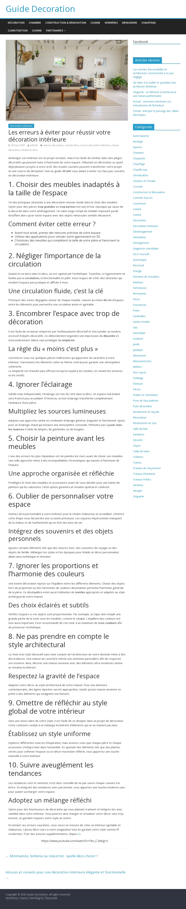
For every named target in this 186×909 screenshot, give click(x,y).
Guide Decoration (40, 8)
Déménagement (142, 231)
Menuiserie (129, 22)
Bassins (137, 147)
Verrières (111, 22)
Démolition (139, 237)
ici (79, 834)
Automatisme (141, 136)
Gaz (135, 327)
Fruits (136, 310)
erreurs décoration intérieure (95, 145)
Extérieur (138, 282)
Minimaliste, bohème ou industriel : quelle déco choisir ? (52, 856)
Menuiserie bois (142, 361)
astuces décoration (53, 145)
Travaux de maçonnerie (147, 468)
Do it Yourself (141, 254)
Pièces (137, 389)
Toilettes (138, 457)
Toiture (137, 462)
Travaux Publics (142, 479)
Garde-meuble (141, 321)
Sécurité (137, 440)
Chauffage (148, 22)
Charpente (139, 158)
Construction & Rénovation (65, 22)
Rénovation (139, 417)
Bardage (138, 141)
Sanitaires (138, 434)
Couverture (139, 203)
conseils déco (72, 145)
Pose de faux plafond (145, 400)
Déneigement (141, 243)
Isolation (138, 338)
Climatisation (18, 30)
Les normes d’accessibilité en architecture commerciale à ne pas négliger (153, 73)
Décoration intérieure (21, 125)
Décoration (16, 22)
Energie (137, 271)
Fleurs (136, 299)
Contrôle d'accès (143, 197)
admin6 (34, 145)
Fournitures (139, 305)
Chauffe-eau (140, 169)
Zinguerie (138, 496)
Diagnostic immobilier (146, 248)
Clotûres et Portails (144, 181)
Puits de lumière (142, 406)
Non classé (139, 372)
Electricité (138, 265)
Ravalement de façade (146, 412)
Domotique (139, 259)
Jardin (136, 344)
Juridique (138, 350)
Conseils (138, 186)
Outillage (138, 378)
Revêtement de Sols (145, 423)
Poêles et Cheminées (145, 395)
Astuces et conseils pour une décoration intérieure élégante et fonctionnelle (66, 875)
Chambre (35, 22)
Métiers (137, 366)
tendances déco (29, 150)
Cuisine (95, 22)
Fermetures (140, 288)
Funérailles (139, 316)
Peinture (138, 383)
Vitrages (137, 490)
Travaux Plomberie (144, 473)
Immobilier (139, 333)
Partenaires (54, 30)
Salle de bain (140, 428)
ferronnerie (139, 293)
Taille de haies (141, 451)
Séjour (137, 445)
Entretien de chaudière (146, 276)
